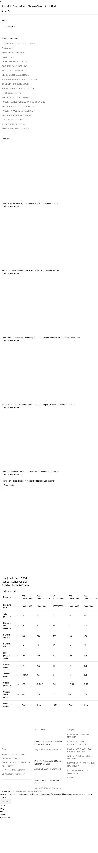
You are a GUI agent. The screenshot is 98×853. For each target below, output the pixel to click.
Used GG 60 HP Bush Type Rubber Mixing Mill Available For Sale (30, 204)
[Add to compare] (5, 573)
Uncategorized (8, 57)
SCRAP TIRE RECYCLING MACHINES (19, 44)
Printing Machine (9, 48)
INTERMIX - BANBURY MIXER (15, 84)
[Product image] (17, 550)
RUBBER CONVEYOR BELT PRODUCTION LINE (23, 102)
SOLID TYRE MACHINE (12, 120)
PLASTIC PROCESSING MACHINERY (18, 89)
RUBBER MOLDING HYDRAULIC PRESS (20, 106)
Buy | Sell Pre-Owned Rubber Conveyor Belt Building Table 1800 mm (16, 581)
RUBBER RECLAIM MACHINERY (16, 115)
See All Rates (7, 11)
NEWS (70, 778)
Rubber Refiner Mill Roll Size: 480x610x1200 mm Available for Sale (30, 472)
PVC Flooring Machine (11, 93)
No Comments (55, 749)
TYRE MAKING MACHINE (13, 53)
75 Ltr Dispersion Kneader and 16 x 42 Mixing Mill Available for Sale (30, 271)
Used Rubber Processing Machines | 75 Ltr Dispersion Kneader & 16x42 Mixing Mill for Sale (41, 338)
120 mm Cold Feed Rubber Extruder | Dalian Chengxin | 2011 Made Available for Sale (38, 405)
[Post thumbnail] (38, 737)
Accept (5, 801)
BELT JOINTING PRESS (12, 71)
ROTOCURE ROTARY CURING (16, 97)
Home (4, 481)
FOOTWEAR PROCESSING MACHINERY (20, 80)
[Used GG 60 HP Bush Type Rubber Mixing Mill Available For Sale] (24, 172)
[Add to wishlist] (5, 717)
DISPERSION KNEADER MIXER (16, 75)
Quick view (5, 723)
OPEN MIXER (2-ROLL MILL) (14, 62)
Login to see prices (10, 206)
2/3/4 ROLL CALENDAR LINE (14, 66)
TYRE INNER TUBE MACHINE (15, 129)
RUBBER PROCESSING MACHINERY (19, 111)
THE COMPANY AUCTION (13, 124)
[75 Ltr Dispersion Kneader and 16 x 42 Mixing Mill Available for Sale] (24, 239)
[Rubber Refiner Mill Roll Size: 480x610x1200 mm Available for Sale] (24, 440)
